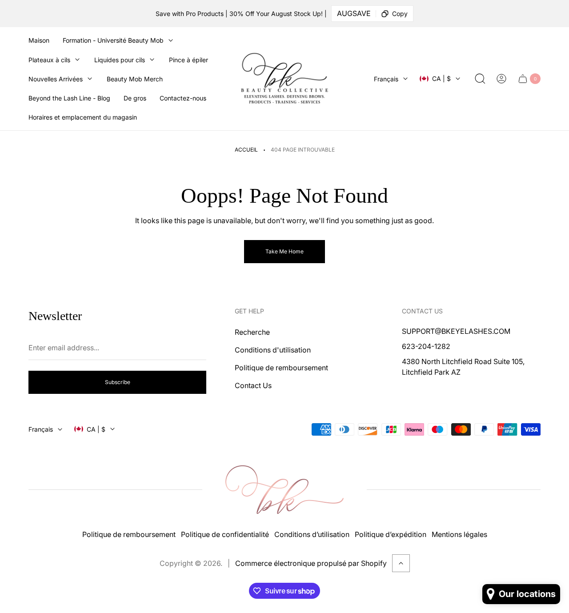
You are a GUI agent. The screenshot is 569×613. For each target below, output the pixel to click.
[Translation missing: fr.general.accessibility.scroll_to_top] (401, 563)
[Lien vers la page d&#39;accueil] (284, 489)
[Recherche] (480, 78)
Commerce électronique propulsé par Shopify (311, 563)
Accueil (246, 149)
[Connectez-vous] (501, 78)
